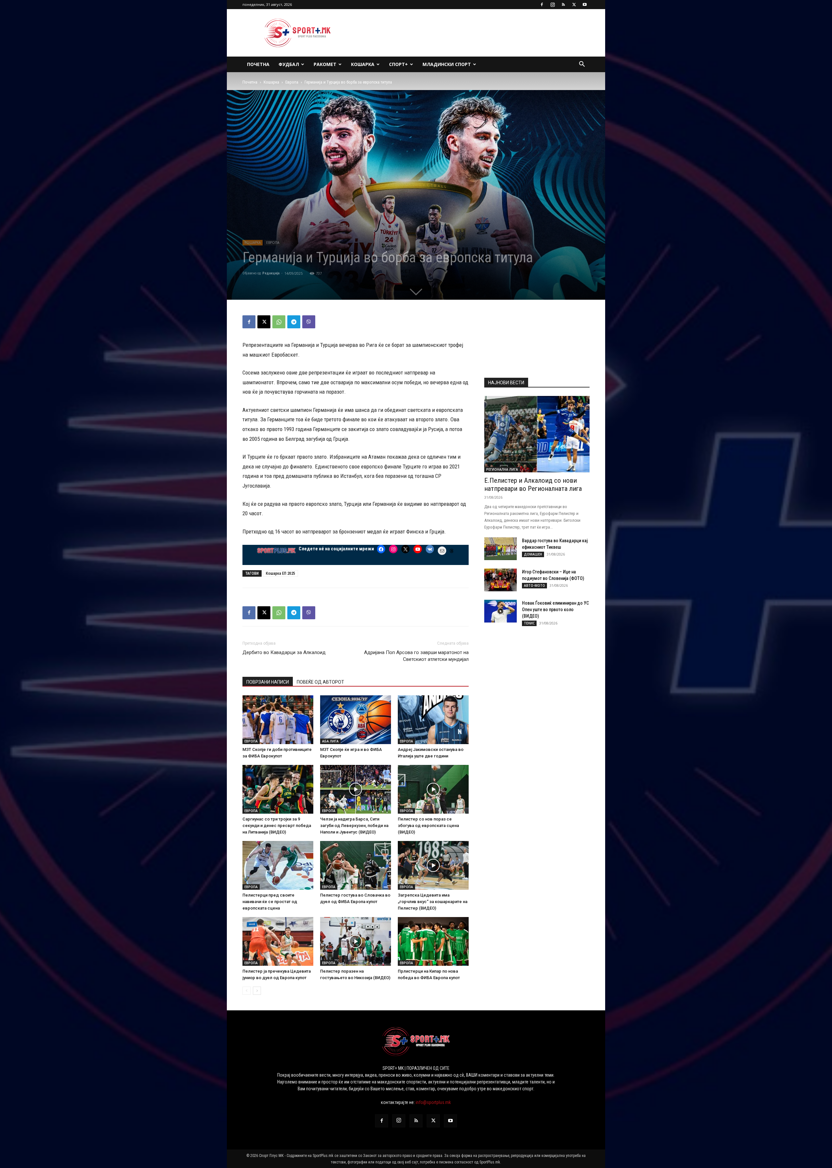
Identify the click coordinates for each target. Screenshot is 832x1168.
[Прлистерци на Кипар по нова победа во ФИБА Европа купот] (433, 941)
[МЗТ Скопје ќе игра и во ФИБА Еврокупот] (355, 719)
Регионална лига (502, 469)
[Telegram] (293, 321)
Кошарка (362, 64)
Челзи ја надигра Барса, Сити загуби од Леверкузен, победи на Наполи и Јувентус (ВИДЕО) (354, 825)
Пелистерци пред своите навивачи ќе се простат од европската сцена (269, 902)
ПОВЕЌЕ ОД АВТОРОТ (320, 682)
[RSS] (563, 4)
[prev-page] (246, 991)
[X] (574, 4)
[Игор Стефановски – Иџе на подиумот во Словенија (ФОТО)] (500, 580)
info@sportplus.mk (433, 1102)
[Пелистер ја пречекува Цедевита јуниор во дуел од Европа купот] (277, 941)
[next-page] (257, 991)
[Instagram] (552, 4)
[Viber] (308, 321)
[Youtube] (585, 4)
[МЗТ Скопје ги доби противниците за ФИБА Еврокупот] (277, 719)
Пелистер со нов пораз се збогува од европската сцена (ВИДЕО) (428, 825)
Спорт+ (398, 64)
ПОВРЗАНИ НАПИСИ (267, 682)
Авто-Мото (534, 585)
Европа (291, 82)
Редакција (271, 273)
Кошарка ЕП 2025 (280, 573)
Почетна (258, 64)
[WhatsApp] (278, 321)
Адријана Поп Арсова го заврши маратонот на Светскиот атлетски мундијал (416, 656)
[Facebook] (542, 4)
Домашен (533, 554)
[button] (582, 65)
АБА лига (330, 741)
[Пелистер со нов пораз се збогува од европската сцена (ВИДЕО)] (433, 789)
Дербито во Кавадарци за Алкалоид (284, 652)
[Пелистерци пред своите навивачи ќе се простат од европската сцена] (277, 865)
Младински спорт (446, 64)
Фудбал (289, 64)
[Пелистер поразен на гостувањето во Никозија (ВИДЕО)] (355, 941)
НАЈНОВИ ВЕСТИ (506, 382)
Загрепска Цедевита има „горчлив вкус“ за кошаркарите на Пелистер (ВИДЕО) (432, 902)
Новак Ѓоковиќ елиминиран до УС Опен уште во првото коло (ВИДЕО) (555, 609)
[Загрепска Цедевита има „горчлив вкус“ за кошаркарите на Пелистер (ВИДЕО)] (433, 865)
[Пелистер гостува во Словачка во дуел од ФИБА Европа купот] (355, 865)
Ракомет (325, 64)
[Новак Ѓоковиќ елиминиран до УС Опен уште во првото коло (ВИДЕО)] (500, 611)
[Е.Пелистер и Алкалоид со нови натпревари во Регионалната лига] (537, 434)
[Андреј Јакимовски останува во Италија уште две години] (433, 719)
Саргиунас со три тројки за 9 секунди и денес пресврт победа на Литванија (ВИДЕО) (276, 825)
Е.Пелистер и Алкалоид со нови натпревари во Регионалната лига (533, 484)
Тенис (529, 623)
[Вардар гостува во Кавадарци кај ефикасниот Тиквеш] (500, 548)
